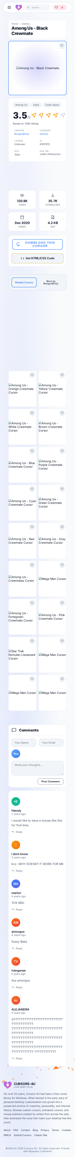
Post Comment (51, 781)
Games (26, 23)
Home (14, 23)
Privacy (45, 1130)
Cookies (66, 1130)
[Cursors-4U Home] (18, 7)
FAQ (15, 1130)
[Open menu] (9, 7)
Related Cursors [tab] (24, 282)
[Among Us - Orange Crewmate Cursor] (22, 389)
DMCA (7, 1135)
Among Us (21, 104)
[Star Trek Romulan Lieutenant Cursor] (22, 655)
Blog (35, 1130)
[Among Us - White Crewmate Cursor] (22, 427)
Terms (55, 1130)
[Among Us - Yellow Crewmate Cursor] (52, 389)
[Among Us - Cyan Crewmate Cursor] (22, 503)
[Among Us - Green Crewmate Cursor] (52, 503)
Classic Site (40, 1135)
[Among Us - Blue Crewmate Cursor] (22, 465)
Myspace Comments (40, 1151)
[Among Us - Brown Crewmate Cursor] (52, 427)
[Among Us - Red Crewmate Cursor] (22, 541)
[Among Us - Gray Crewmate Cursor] (52, 541)
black (36, 104)
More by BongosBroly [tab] (51, 282)
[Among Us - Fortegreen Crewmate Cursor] (22, 617)
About (7, 1130)
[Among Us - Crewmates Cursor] (22, 579)
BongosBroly (21, 133)
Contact (25, 1130)
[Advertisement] (37, 177)
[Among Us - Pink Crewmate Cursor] (52, 617)
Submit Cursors (22, 1135)
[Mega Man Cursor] (52, 579)
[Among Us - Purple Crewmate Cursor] (52, 465)
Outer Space (52, 104)
